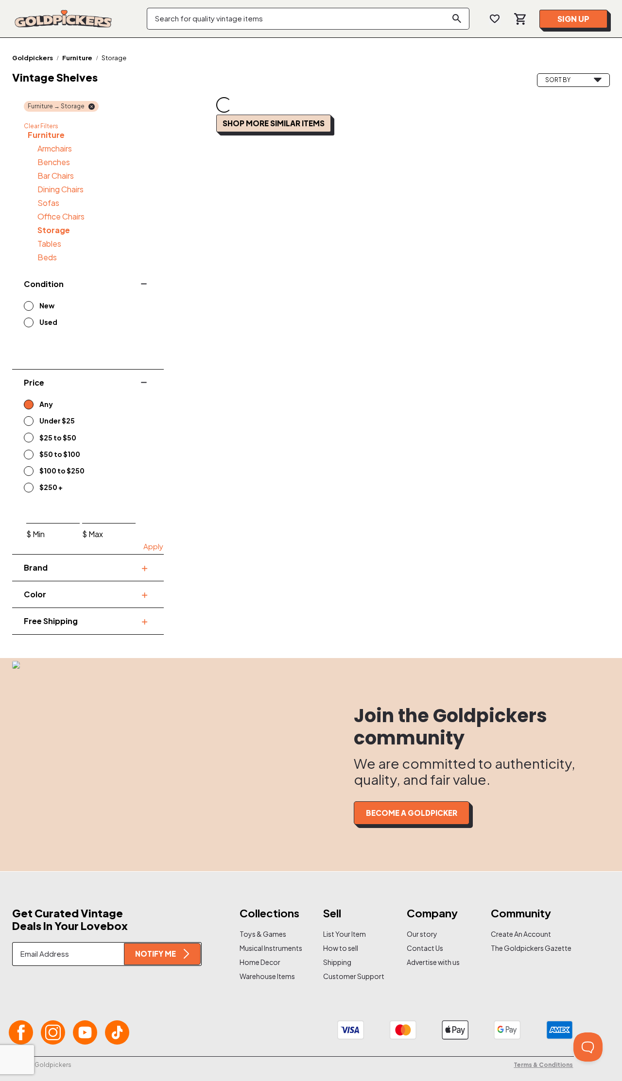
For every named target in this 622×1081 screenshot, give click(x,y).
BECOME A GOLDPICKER (411, 812)
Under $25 (57, 420)
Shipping (337, 962)
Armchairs (54, 148)
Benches (53, 162)
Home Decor (260, 962)
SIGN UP (573, 19)
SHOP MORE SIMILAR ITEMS (274, 123)
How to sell (340, 948)
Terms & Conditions (543, 1064)
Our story (422, 933)
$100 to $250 (62, 470)
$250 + (51, 487)
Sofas (48, 203)
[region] (75, 314)
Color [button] (35, 594)
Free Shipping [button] (51, 621)
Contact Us (425, 948)
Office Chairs (61, 216)
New (46, 305)
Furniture (77, 58)
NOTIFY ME (155, 953)
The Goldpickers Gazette (519, 948)
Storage (53, 230)
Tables (49, 243)
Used (48, 322)
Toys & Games (263, 933)
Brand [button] (36, 567)
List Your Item (344, 933)
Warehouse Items (267, 976)
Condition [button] (44, 284)
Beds (47, 257)
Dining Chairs (60, 189)
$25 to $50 (57, 437)
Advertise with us (433, 962)
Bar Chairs (55, 175)
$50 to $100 (59, 454)
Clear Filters (41, 126)
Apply (153, 546)
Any (46, 404)
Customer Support (351, 976)
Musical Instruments (268, 948)
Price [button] (34, 382)
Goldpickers (32, 58)
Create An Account (519, 933)
